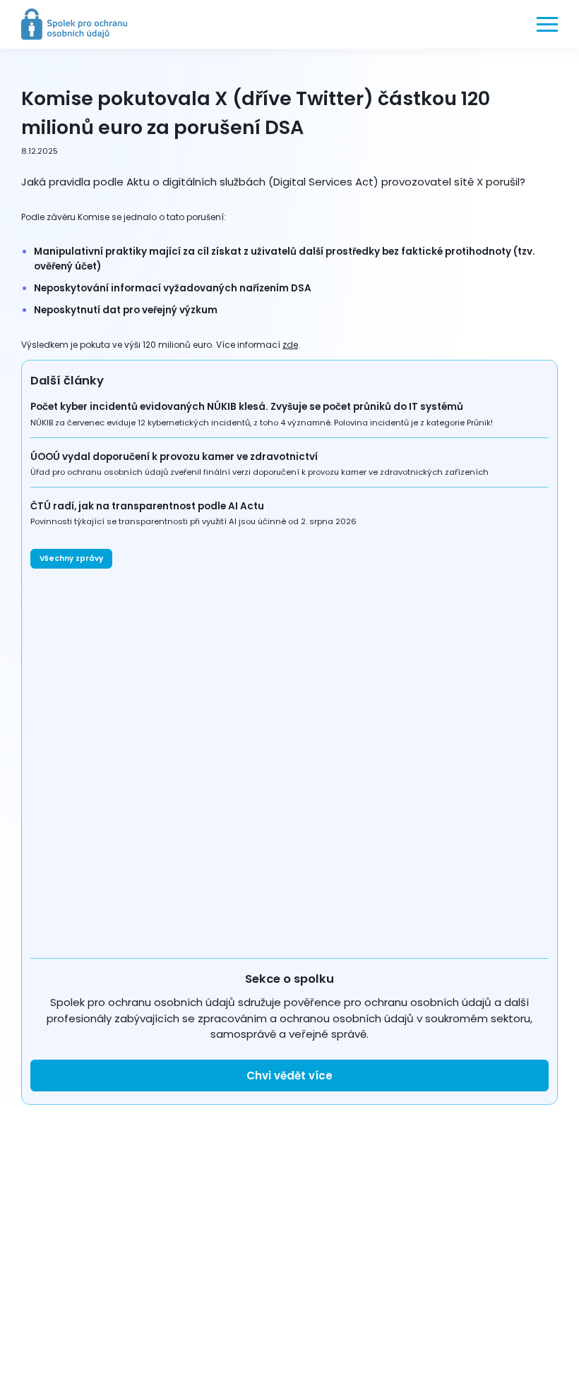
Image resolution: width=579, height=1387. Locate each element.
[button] (547, 24)
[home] (74, 24)
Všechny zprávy (71, 558)
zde (290, 345)
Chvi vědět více (289, 1075)
